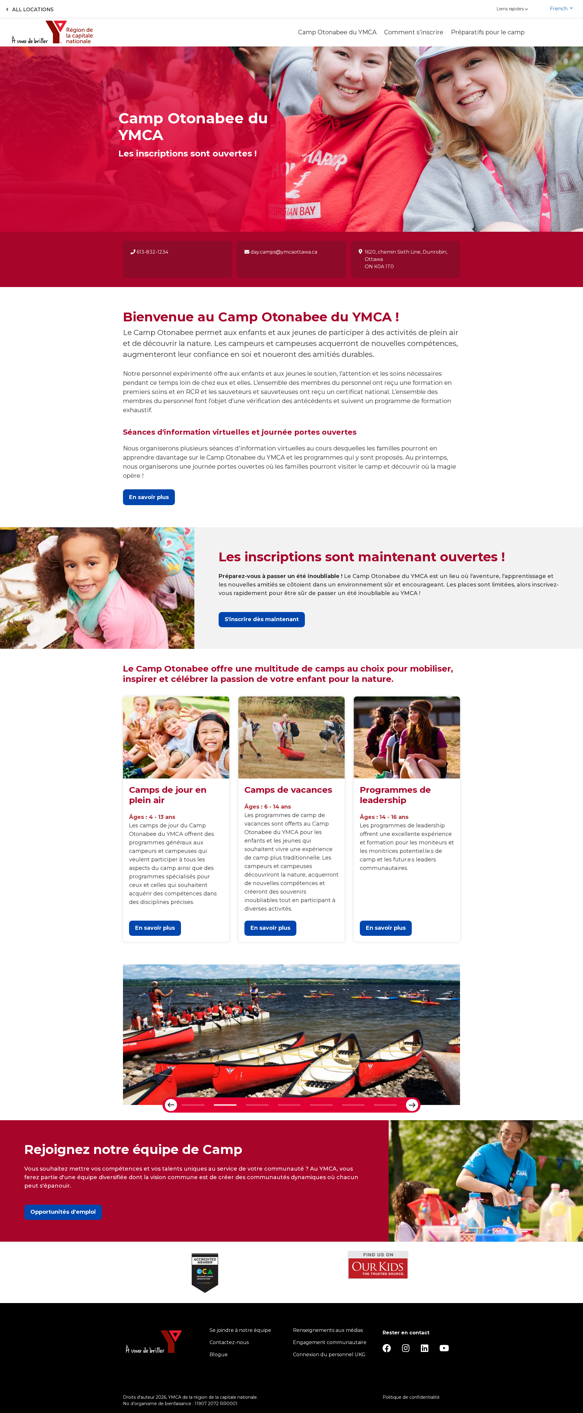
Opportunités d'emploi (63, 1212)
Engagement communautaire (330, 1342)
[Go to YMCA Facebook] (387, 1350)
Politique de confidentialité (411, 1397)
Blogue (219, 1354)
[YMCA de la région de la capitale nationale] (52, 32)
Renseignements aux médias (328, 1330)
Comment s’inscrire (414, 32)
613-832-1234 (151, 252)
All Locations (32, 9)
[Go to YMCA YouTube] (444, 1350)
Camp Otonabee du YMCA (338, 32)
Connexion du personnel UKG (329, 1354)
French (559, 9)
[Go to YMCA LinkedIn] (424, 1350)
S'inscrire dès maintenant (262, 619)
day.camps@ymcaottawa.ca (283, 252)
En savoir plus (155, 928)
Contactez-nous (229, 1342)
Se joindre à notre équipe (240, 1330)
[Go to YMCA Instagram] (406, 1350)
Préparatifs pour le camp (488, 32)
